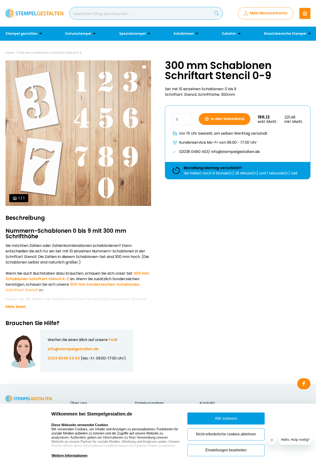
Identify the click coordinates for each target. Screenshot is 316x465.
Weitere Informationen (69, 455)
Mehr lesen (16, 307)
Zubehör (229, 33)
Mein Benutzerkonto (269, 13)
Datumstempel (78, 33)
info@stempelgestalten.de (73, 349)
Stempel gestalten (22, 33)
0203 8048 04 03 (64, 358)
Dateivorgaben (149, 403)
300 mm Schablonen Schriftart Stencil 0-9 (50, 53)
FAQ (112, 339)
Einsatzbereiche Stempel (285, 33)
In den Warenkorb (228, 118)
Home (10, 53)
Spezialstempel (132, 33)
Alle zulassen (226, 418)
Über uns (78, 403)
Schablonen (184, 33)
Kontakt (207, 403)
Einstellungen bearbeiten (226, 450)
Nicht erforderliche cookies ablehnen (226, 434)
